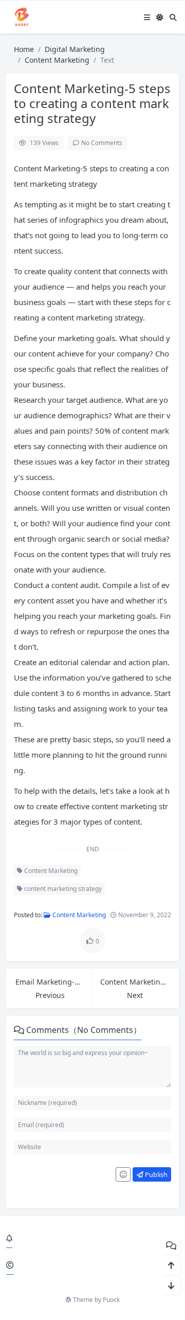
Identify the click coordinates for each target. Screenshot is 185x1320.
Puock (111, 1299)
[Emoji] (123, 1174)
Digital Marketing (75, 49)
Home (24, 49)
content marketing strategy (62, 888)
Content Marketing (57, 60)
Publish (155, 1174)
